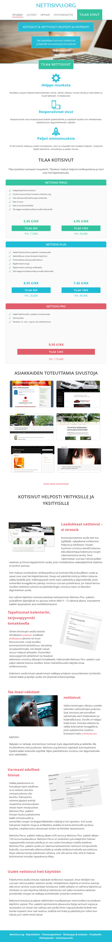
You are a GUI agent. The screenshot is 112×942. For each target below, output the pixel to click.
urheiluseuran (89, 733)
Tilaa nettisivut (56, 64)
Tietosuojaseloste (51, 934)
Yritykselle (95, 934)
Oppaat (45, 14)
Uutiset (32, 14)
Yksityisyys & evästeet (75, 934)
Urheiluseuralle (64, 937)
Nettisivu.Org (56, 5)
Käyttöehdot (33, 934)
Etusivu (18, 14)
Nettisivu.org (17, 934)
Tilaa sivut (89, 15)
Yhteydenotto (63, 14)
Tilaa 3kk (31, 228)
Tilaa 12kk (81, 228)
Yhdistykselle (46, 937)
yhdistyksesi (15, 638)
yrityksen (27, 634)
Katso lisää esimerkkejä (56, 483)
